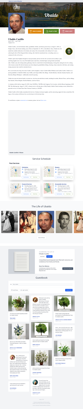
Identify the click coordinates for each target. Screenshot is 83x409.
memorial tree (24, 100)
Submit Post (68, 290)
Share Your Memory (67, 268)
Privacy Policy (37, 403)
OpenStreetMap (43, 405)
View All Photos (41, 237)
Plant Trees (35, 177)
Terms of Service (45, 403)
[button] (15, 170)
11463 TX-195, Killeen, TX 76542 (64, 191)
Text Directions (26, 177)
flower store (43, 100)
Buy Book (49, 256)
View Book (42, 256)
